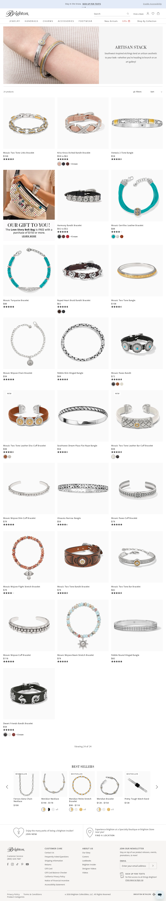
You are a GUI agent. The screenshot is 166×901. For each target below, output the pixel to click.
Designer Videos (89, 868)
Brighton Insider (89, 864)
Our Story (86, 852)
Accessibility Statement (55, 884)
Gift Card (48, 868)
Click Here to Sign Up (134, 880)
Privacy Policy (13, 894)
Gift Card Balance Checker (56, 873)
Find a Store (138, 14)
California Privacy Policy (55, 876)
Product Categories (16, 897)
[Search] (127, 14)
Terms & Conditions (32, 894)
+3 (74, 164)
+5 (74, 237)
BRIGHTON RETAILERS (142, 894)
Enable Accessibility (152, 4)
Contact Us (49, 852)
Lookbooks (86, 861)
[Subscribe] (153, 866)
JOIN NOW (31, 834)
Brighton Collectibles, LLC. (82, 894)
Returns (48, 864)
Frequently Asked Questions (57, 857)
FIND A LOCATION (105, 835)
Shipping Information (54, 861)
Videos (85, 873)
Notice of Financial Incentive (57, 880)
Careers (85, 857)
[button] (16, 21)
